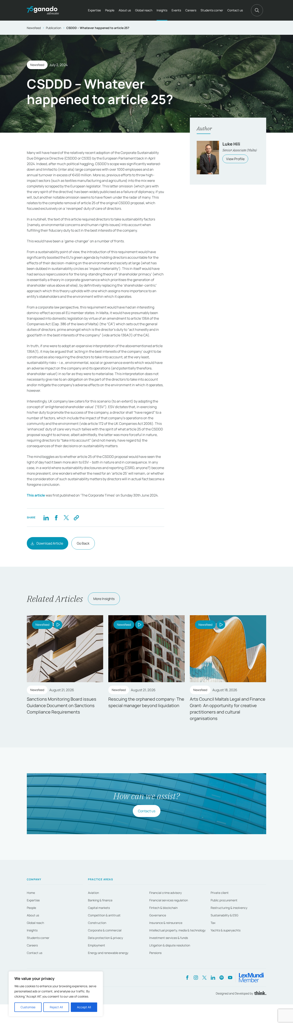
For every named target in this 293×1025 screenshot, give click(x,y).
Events (176, 10)
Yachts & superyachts (225, 930)
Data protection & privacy (105, 938)
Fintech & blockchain (163, 908)
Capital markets (99, 908)
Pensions (155, 953)
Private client (220, 893)
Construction (97, 923)
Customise (28, 1007)
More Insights (104, 598)
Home (31, 893)
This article (36, 495)
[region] (56, 993)
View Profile (235, 158)
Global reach (143, 10)
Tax (213, 923)
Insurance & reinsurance (165, 923)
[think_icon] (259, 993)
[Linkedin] (46, 517)
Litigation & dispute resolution (169, 945)
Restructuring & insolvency (229, 908)
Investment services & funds (168, 938)
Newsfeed (34, 28)
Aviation (93, 893)
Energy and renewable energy (108, 953)
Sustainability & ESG (224, 915)
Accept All (84, 1007)
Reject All (56, 1007)
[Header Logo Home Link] (43, 10)
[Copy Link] (76, 517)
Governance (157, 915)
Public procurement (224, 900)
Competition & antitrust (104, 915)
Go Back (83, 543)
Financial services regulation (168, 900)
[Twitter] (66, 517)
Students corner (212, 10)
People (109, 10)
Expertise (94, 10)
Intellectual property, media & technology (177, 930)
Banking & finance (100, 900)
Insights (162, 10)
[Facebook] (56, 517)
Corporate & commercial (104, 930)
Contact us (235, 10)
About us (125, 10)
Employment (96, 945)
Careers (190, 10)
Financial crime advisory (165, 893)
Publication (53, 28)
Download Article (49, 543)
